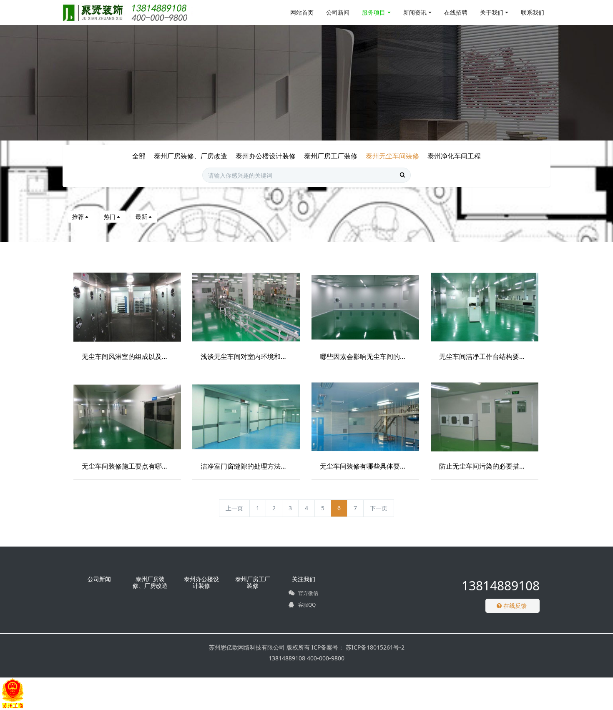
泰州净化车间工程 (454, 156)
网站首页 (302, 12)
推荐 (78, 217)
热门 (110, 217)
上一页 (234, 508)
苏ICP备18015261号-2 (374, 647)
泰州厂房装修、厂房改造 (190, 156)
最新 (141, 217)
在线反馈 (514, 606)
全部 (139, 156)
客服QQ (306, 604)
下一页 (378, 508)
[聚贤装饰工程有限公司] (128, 12)
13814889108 (501, 585)
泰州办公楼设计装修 (266, 156)
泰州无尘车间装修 (392, 156)
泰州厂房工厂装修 (330, 156)
